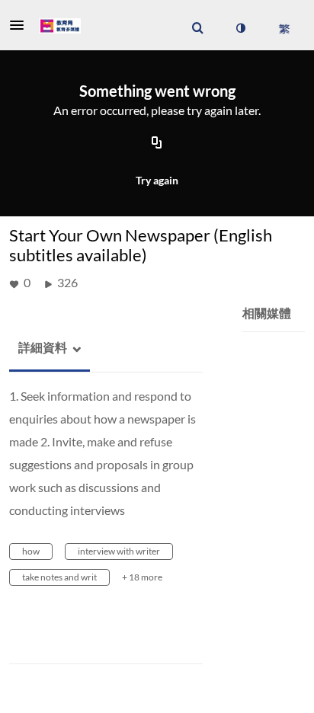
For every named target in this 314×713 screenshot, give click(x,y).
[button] (21, 25)
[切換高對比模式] (240, 28)
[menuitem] (197, 28)
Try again (157, 180)
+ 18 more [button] (142, 577)
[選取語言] (284, 28)
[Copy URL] (157, 143)
